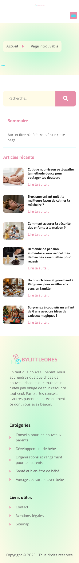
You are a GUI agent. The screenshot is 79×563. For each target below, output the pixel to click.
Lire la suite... (38, 184)
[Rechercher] (65, 98)
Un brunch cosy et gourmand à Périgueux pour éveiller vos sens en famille (50, 284)
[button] (73, 15)
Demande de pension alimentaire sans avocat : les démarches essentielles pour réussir (49, 255)
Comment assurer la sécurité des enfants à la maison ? (49, 226)
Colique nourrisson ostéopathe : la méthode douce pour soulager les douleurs (51, 173)
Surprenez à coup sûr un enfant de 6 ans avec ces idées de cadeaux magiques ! (51, 311)
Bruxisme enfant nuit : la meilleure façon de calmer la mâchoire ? (49, 200)
